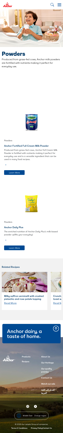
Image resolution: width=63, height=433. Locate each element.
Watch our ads (48, 383)
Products (26, 356)
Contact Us (46, 377)
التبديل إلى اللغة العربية (48, 391)
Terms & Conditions (19, 428)
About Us (45, 356)
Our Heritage (47, 362)
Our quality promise (46, 370)
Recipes (25, 361)
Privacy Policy (36, 428)
